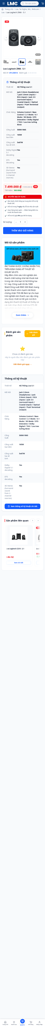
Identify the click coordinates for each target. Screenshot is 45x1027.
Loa (3, 12)
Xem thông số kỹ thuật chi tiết (24, 506)
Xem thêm (21, 315)
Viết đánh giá (33, 333)
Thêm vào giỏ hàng (23, 230)
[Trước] (32, 520)
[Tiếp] (38, 520)
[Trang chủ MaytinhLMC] (12, 3)
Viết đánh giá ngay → (22, 364)
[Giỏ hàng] (43, 3)
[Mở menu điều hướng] (4, 3)
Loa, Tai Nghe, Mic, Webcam (27, 9)
